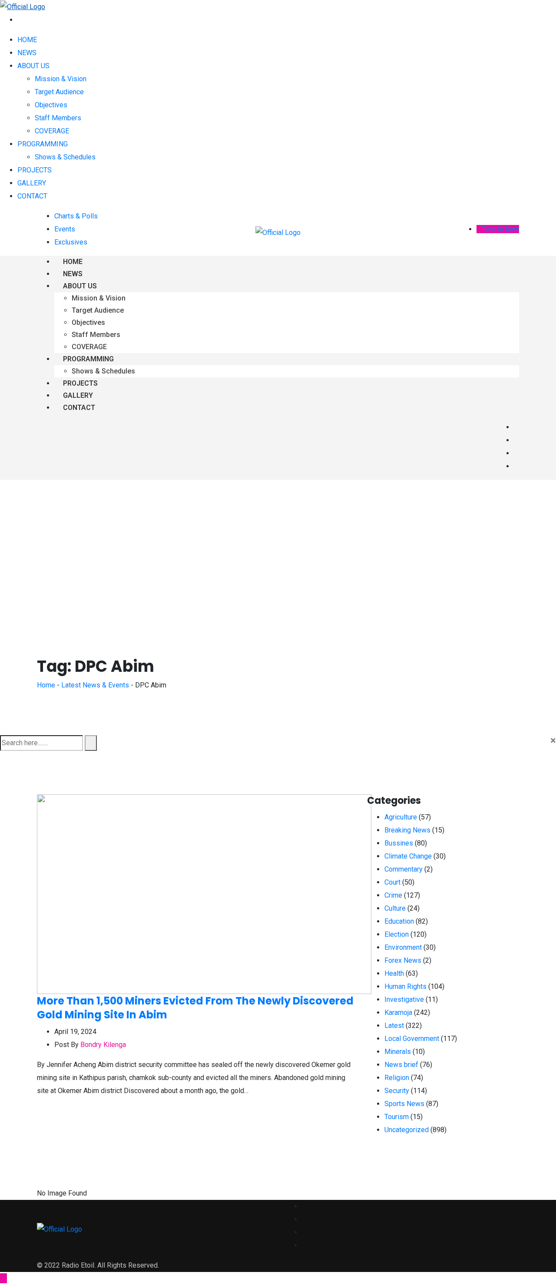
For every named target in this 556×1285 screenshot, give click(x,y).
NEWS (26, 53)
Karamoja (398, 1012)
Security (396, 1091)
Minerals (397, 1051)
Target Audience (59, 92)
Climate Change (408, 856)
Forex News (402, 960)
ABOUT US (33, 66)
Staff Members (58, 118)
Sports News (404, 1104)
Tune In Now (500, 229)
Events (64, 229)
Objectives (51, 105)
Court (392, 882)
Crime (393, 895)
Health (394, 973)
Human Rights (405, 986)
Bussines (398, 843)
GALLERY (31, 183)
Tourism (396, 1117)
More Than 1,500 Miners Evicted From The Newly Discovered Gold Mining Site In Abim (195, 1008)
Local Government (411, 1038)
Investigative (404, 999)
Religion (396, 1078)
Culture (395, 908)
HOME (27, 40)
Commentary (403, 869)
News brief (401, 1064)
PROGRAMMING (42, 144)
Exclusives (70, 242)
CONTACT (32, 196)
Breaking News (407, 830)
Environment (403, 947)
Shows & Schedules (65, 157)
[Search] (20, 20)
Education (399, 921)
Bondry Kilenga (103, 1045)
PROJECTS (34, 170)
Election (396, 934)
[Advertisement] (278, 545)
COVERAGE (52, 131)
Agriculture (400, 817)
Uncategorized (406, 1130)
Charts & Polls (76, 216)
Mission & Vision (60, 79)
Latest (394, 1025)
